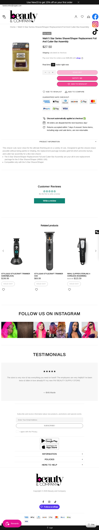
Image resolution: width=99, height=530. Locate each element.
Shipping (46, 53)
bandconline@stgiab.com (12, 6)
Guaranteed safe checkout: (56, 97)
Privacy (34, 432)
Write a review (49, 201)
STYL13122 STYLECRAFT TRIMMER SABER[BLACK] (15, 275)
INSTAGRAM (67, 313)
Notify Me (77, 78)
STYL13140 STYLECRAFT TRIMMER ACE (48, 275)
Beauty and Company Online (23, 16)
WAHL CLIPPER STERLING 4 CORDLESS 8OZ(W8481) (78, 275)
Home (13, 27)
